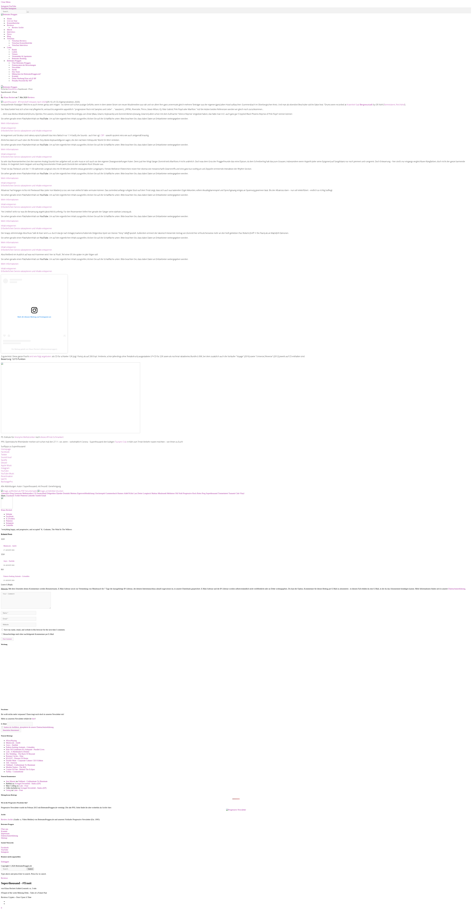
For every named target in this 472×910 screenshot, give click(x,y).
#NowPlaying (11, 741)
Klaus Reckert (9, 97)
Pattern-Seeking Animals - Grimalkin (16, 576)
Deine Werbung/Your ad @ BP (24, 78)
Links (9, 47)
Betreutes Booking (19, 58)
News (9, 34)
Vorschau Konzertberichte (22, 43)
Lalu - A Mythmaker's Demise (17, 752)
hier (33, 719)
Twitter (4, 454)
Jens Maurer (10, 781)
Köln (131, 493)
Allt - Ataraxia (11, 763)
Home (9, 19)
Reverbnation (7, 476)
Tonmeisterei (223, 493)
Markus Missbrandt (158, 493)
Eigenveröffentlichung (85, 493)
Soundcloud (6, 457)
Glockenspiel (100, 493)
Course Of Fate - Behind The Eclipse (20, 769)
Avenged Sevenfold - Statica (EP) (28, 784)
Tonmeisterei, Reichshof (394, 104)
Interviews (11, 32)
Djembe (59, 493)
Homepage (6, 449)
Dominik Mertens (70, 493)
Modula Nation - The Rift (16, 767)
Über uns (4, 829)
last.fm (4, 479)
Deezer (4, 462)
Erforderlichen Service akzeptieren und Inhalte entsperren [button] (26, 130)
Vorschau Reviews (19, 41)
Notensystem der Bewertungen (24, 65)
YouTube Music (7, 473)
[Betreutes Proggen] (9, 14)
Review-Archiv (7, 819)
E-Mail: (4, 724)
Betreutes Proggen (14, 61)
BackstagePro (7, 481)
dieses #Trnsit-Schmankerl (51, 437)
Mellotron (171, 493)
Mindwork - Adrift (9, 546)
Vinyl (242, 493)
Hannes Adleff (123, 493)
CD (34, 493)
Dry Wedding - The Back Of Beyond (20, 754)
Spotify (4, 460)
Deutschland (41, 493)
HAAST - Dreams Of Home (17, 758)
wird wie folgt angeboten (40, 356)
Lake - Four (23, 786)
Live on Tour (12, 21)
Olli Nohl (178, 493)
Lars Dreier (138, 493)
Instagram (5, 468)
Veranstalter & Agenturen (22, 56)
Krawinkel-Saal (360, 104)
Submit (30, 869)
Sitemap (4, 838)
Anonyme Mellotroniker (25, 437)
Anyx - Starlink (8, 561)
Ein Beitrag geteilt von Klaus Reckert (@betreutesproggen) (34, 349)
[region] (236, 677)
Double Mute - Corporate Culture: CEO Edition (24, 761)
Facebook (5, 452)
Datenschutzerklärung (456, 589)
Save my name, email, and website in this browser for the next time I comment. (34, 630)
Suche (14, 70)
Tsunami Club (121, 441)
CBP (102, 135)
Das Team (16, 72)
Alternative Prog (7, 493)
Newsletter (16, 67)
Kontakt (15, 76)
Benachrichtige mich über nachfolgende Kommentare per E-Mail (28, 634)
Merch (9, 30)
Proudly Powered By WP (22, 81)
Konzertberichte (13, 23)
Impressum (5, 833)
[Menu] (2, 85)
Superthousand (212, 493)
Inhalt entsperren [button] (8, 128)
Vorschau (10, 39)
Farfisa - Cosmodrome (14, 772)
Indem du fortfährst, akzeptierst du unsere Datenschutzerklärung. (29, 727)
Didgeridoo (51, 493)
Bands (14, 50)
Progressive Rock (190, 493)
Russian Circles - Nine (14, 756)
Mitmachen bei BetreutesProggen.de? (26, 74)
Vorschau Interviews (20, 45)
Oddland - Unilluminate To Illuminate (20, 765)
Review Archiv (18, 27)
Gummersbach (111, 493)
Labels (14, 52)
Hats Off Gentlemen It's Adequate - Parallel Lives (25, 749)
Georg (8, 790)
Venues (15, 54)
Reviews (10, 25)
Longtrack (147, 493)
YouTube (5, 470)
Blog (9, 36)
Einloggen (5, 862)
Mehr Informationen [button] (9, 123)
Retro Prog (201, 493)
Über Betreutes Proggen (21, 63)
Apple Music (6, 465)
